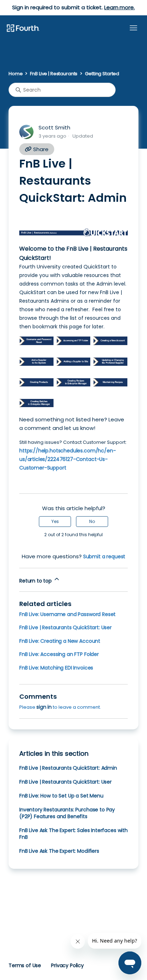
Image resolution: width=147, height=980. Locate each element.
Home (15, 73)
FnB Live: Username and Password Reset (67, 614)
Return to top (36, 580)
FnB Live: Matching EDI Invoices (56, 667)
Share (40, 149)
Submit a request (104, 556)
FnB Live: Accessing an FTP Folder (59, 654)
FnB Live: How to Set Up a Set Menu (61, 795)
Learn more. (119, 7)
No (92, 521)
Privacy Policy (67, 965)
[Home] (23, 28)
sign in (44, 706)
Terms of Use (25, 965)
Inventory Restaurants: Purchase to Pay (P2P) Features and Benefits (67, 813)
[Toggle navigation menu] (133, 28)
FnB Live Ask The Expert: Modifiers (59, 851)
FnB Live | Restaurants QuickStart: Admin (68, 767)
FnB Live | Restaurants (53, 73)
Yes (55, 521)
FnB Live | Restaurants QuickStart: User (65, 627)
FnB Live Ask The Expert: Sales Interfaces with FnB (73, 834)
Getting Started (102, 73)
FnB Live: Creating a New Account (59, 641)
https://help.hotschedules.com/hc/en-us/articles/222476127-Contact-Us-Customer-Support (67, 459)
